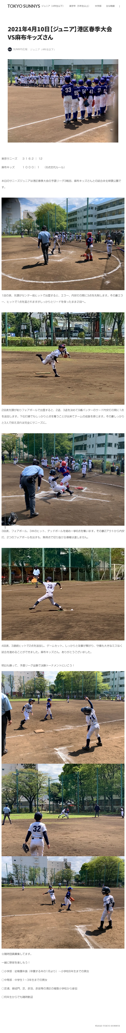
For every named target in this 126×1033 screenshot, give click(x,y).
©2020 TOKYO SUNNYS (107, 1026)
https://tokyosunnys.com (5, 516)
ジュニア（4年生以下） (43, 49)
